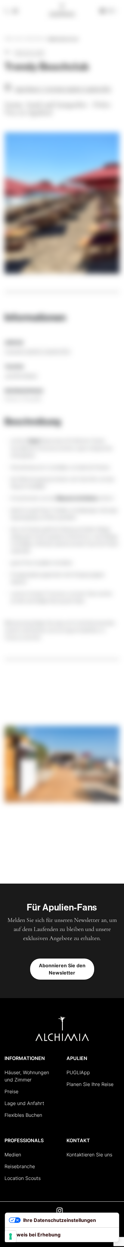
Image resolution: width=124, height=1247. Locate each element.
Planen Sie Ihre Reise (90, 1084)
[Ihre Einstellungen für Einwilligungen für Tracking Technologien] (10, 1236)
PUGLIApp (78, 1072)
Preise (11, 1091)
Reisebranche (20, 1166)
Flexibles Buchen (23, 1115)
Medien (13, 1155)
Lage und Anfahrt (24, 1103)
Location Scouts (23, 1178)
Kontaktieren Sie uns (89, 1155)
